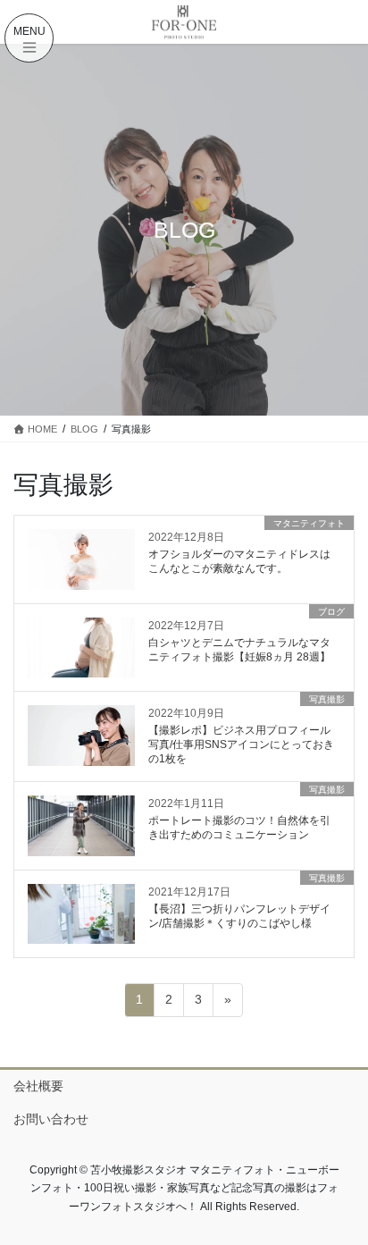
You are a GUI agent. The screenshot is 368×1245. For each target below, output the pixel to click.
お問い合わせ (50, 1119)
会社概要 (38, 1086)
